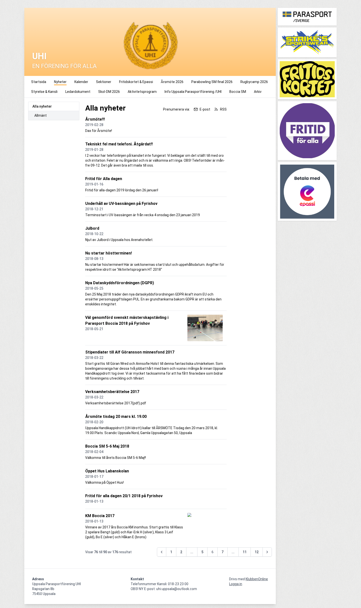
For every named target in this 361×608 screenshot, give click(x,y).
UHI (39, 56)
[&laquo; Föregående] (161, 552)
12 (257, 552)
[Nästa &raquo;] (267, 552)
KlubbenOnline (257, 579)
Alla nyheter (42, 106)
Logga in (235, 584)
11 (245, 552)
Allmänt (40, 115)
